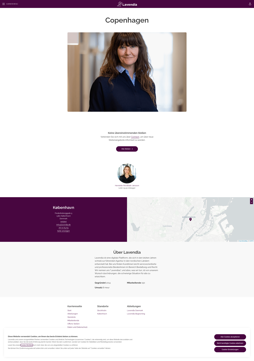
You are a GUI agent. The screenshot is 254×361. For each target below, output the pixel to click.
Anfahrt (63, 222)
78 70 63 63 (63, 228)
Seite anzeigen (63, 231)
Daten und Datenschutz (77, 327)
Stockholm (101, 310)
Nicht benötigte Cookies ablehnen (230, 343)
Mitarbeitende (73, 320)
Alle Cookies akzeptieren (230, 337)
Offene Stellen (73, 324)
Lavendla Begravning (136, 314)
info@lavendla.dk (63, 225)
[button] (250, 4)
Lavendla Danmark (135, 310)
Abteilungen (72, 314)
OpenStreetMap (243, 241)
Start (69, 310)
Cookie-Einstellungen (230, 349)
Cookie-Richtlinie (27, 345)
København (102, 314)
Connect (135, 137)
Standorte (71, 317)
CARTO (251, 241)
